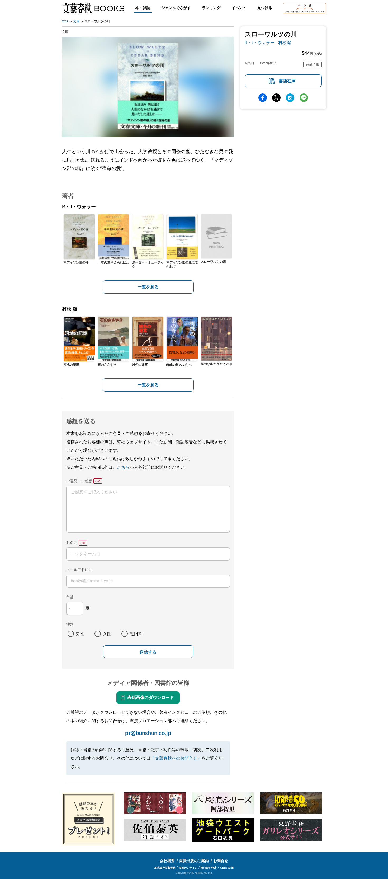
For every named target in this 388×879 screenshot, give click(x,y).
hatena (290, 97)
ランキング (211, 8)
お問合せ (220, 861)
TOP (65, 21)
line (304, 97)
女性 (107, 634)
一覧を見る (148, 287)
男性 (80, 634)
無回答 (136, 634)
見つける (264, 8)
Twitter (276, 97)
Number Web (209, 868)
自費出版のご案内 (194, 861)
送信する (148, 652)
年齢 (70, 597)
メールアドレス (79, 570)
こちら (123, 467)
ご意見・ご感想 (79, 481)
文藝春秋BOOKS (93, 8)
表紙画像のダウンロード (150, 697)
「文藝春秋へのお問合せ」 (176, 758)
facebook (262, 97)
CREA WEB (227, 868)
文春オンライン (188, 868)
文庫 (76, 21)
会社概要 (167, 861)
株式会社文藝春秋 (165, 868)
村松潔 (284, 43)
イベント (238, 8)
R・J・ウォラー (260, 43)
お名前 (71, 543)
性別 (70, 624)
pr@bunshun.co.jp (148, 733)
